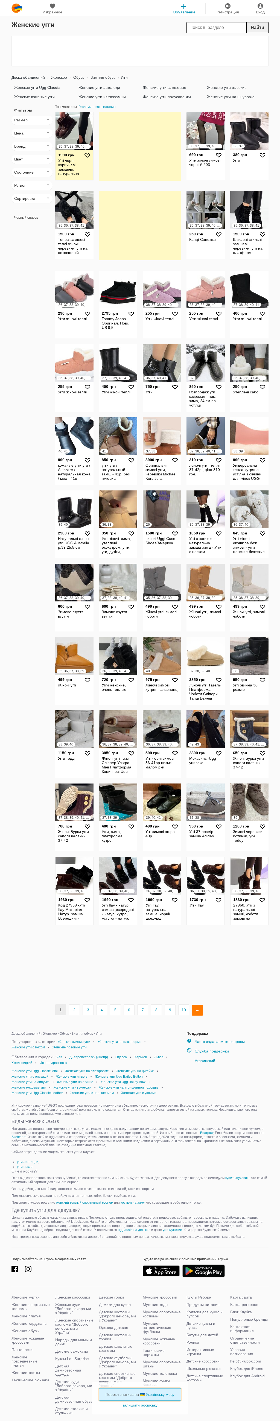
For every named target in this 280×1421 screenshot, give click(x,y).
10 (184, 1010)
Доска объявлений (28, 77)
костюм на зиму (132, 1202)
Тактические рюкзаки (30, 1380)
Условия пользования (241, 1351)
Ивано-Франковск (53, 1063)
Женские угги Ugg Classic (37, 87)
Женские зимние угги (74, 1042)
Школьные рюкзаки (203, 1368)
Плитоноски (22, 1349)
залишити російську (140, 1405)
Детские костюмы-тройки (115, 1337)
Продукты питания (203, 1304)
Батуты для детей (202, 1335)
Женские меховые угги (28, 1087)
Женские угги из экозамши (102, 97)
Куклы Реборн (198, 1297)
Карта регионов (244, 1304)
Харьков (140, 1057)
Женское (58, 77)
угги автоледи (27, 1162)
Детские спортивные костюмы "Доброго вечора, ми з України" (117, 1379)
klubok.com (16, 8)
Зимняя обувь (102, 77)
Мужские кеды (155, 1304)
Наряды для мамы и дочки (73, 1342)
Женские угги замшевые (164, 87)
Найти (257, 27)
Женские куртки (25, 1297)
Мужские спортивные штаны (162, 1364)
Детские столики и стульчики (71, 1411)
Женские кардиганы (29, 1323)
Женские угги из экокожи (72, 1087)
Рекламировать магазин (97, 107)
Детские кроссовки (203, 1361)
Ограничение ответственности (245, 1340)
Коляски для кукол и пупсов (204, 1314)
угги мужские (172, 1230)
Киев (58, 1057)
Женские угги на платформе (119, 1042)
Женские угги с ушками (138, 1093)
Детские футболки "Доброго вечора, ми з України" (117, 1362)
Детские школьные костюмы (115, 1348)
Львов (158, 1057)
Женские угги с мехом (28, 1047)
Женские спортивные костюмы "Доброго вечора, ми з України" (74, 1326)
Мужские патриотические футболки (157, 1327)
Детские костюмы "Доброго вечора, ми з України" (117, 1316)
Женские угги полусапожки (167, 97)
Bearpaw (206, 1133)
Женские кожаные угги (34, 97)
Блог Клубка (241, 1312)
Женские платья (26, 1316)
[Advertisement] (140, 51)
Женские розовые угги (69, 1047)
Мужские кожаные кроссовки (159, 1341)
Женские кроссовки (72, 1297)
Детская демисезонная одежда (68, 1370)
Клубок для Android (247, 1376)
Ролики (192, 1342)
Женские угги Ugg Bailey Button (119, 1076)
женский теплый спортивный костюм (84, 1202)
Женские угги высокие (227, 87)
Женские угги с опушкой (29, 1076)
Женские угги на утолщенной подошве (129, 1087)
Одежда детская (113, 1327)
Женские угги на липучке (30, 1082)
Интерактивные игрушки (200, 1351)
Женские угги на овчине (75, 1082)
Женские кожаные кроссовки (27, 1340)
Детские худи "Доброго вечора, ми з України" (73, 1385)
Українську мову (160, 1394)
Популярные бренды (249, 1319)
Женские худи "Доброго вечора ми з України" (73, 1308)
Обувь (78, 77)
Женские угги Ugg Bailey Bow (123, 1082)
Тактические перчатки (154, 1352)
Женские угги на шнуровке (231, 97)
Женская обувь (25, 1331)
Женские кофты (25, 1372)
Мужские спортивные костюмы (162, 1314)
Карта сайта (241, 1297)
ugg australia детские (134, 1230)
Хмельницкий (21, 1063)
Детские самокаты (71, 1351)
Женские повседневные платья (24, 1361)
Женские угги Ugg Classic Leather (37, 1093)
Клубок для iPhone (246, 1368)
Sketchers (18, 1137)
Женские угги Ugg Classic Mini (34, 1071)
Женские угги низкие (72, 1076)
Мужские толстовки (160, 1373)
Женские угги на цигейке (135, 1071)
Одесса (121, 1057)
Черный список (26, 218)
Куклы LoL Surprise (72, 1358)
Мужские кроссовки (160, 1297)
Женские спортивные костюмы (30, 1306)
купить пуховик (236, 1178)
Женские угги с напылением (92, 1093)
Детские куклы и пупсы (200, 1325)
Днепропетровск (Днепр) (88, 1057)
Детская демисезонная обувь (73, 1399)
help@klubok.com (245, 1361)
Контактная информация (242, 1328)
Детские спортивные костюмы (204, 1378)
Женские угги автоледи (99, 87)
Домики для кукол (115, 1304)
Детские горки (111, 1297)
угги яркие (25, 1167)
